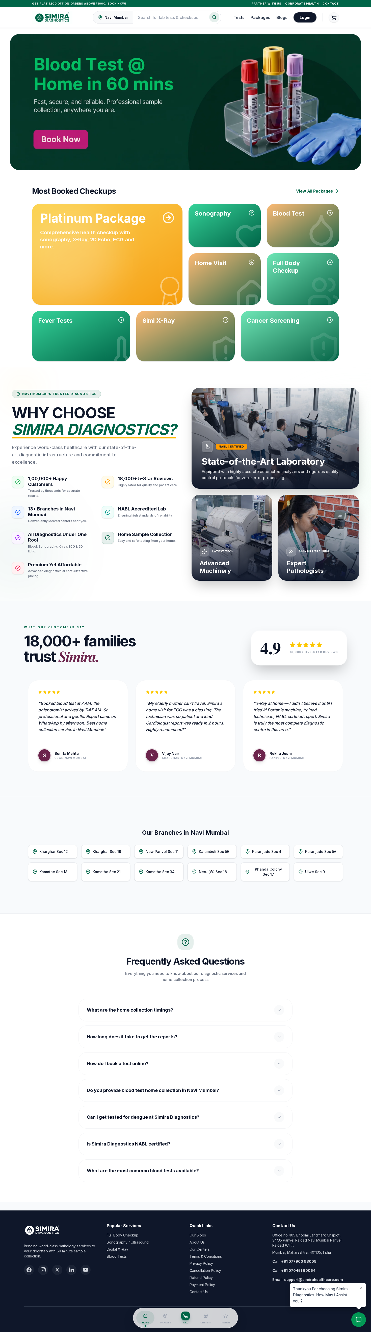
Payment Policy (202, 1284)
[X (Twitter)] (57, 1270)
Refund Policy (201, 1277)
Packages (260, 17)
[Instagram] (43, 1270)
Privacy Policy (201, 1263)
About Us (197, 1242)
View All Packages (314, 191)
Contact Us (199, 1292)
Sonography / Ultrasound (128, 1242)
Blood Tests (117, 1256)
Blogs (281, 17)
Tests (239, 17)
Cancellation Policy (205, 1270)
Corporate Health (302, 3)
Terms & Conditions (206, 1256)
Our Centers (200, 1249)
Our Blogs (198, 1235)
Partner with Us (266, 3)
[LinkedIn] (71, 1270)
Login (305, 17)
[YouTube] (86, 1270)
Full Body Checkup (122, 1235)
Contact (331, 3)
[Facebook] (29, 1270)
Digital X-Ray (117, 1249)
